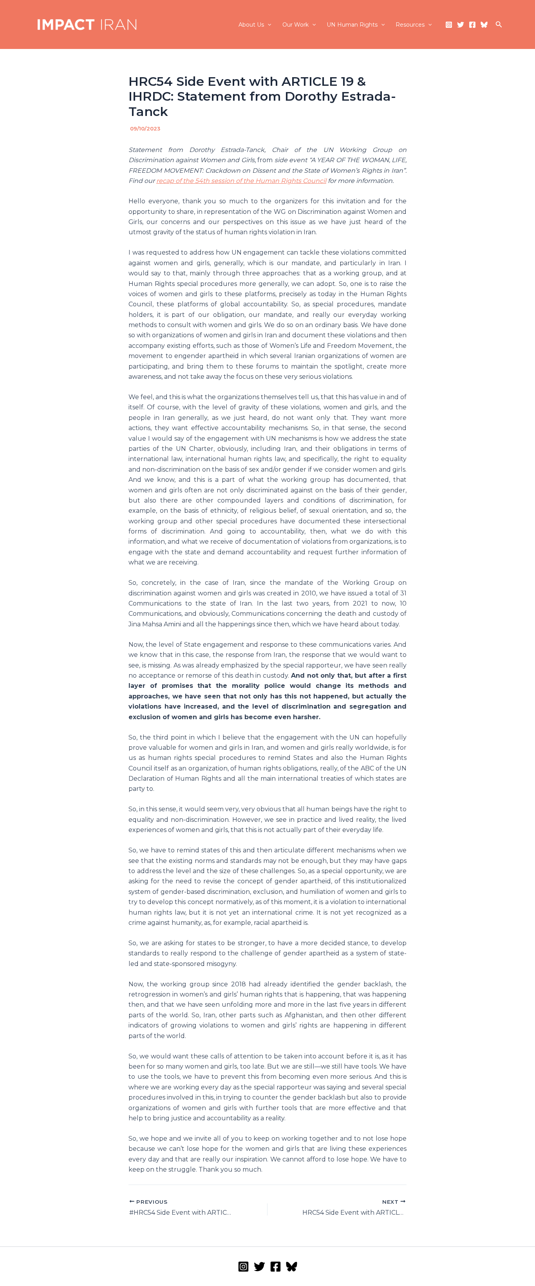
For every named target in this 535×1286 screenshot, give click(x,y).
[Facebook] (472, 24)
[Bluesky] (484, 24)
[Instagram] (448, 24)
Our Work (295, 24)
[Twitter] (460, 24)
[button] (267, 24)
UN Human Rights (352, 24)
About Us (251, 24)
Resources (410, 24)
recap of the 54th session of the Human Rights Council (241, 180)
